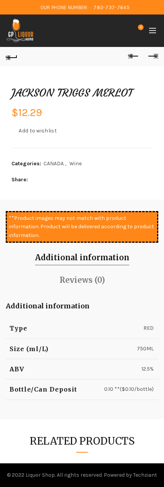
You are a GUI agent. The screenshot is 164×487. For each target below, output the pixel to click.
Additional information (82, 257)
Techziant (145, 475)
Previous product (133, 56)
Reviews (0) (82, 280)
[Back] (11, 56)
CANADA (53, 163)
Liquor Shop (40, 475)
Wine (75, 163)
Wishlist (141, 27)
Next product (152, 56)
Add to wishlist (38, 130)
